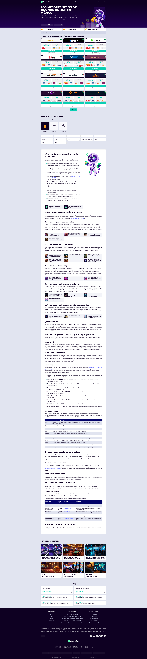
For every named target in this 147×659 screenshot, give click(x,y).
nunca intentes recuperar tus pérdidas (53, 468)
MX (42, 636)
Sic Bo (51, 618)
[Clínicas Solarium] (81, 647)
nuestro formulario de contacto (51, 528)
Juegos (81, 1)
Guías (98, 1)
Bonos (87, 1)
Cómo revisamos (94, 618)
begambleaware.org (68, 511)
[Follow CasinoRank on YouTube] (99, 636)
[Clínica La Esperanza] (86, 647)
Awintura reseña (51, 52)
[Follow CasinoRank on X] (97, 636)
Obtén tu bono (51, 50)
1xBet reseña (73, 70)
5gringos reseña (95, 87)
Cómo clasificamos (94, 620)
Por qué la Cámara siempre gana (72, 614)
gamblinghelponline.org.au (69, 518)
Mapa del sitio (93, 657)
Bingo (51, 614)
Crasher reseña (95, 104)
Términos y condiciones (56, 657)
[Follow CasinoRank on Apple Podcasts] (105, 636)
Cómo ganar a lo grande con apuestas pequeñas (72, 618)
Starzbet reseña (73, 104)
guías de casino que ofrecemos (77, 218)
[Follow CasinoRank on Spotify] (102, 636)
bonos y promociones (52, 173)
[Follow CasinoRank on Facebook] (91, 636)
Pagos (93, 1)
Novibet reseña (73, 87)
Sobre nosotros (94, 614)
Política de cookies (75, 657)
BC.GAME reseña (95, 52)
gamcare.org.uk (67, 514)
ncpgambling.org (67, 508)
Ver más (72, 109)
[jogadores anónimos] (75, 647)
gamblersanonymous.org (69, 504)
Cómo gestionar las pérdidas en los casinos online (72, 622)
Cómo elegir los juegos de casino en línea (72, 616)
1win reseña (73, 52)
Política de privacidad (94, 622)
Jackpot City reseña (51, 104)
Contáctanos (94, 616)
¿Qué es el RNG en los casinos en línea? (72, 620)
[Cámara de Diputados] (67, 647)
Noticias (104, 1)
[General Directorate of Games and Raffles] (57, 647)
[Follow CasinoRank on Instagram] (94, 636)
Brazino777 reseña (95, 70)
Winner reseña (51, 87)
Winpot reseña (51, 70)
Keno (52, 616)
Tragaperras (51, 620)
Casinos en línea (73, 1)
